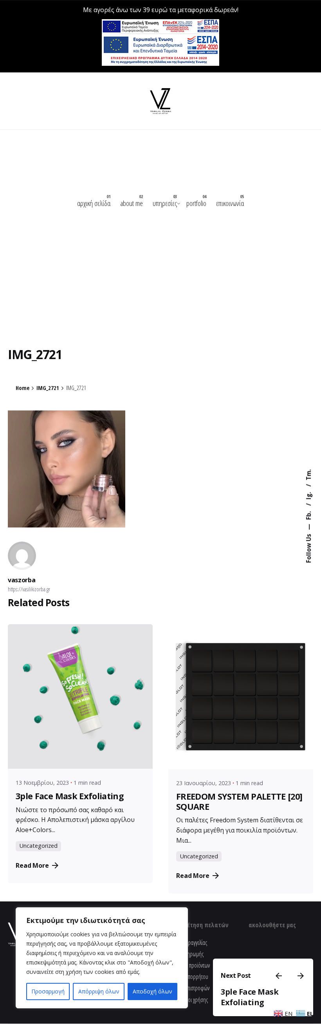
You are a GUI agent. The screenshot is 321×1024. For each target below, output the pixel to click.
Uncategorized (39, 845)
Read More (32, 865)
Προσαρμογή (48, 991)
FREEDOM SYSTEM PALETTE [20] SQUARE (239, 801)
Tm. (308, 474)
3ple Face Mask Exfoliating (249, 997)
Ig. (308, 494)
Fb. (308, 514)
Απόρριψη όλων (98, 991)
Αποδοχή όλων (152, 991)
